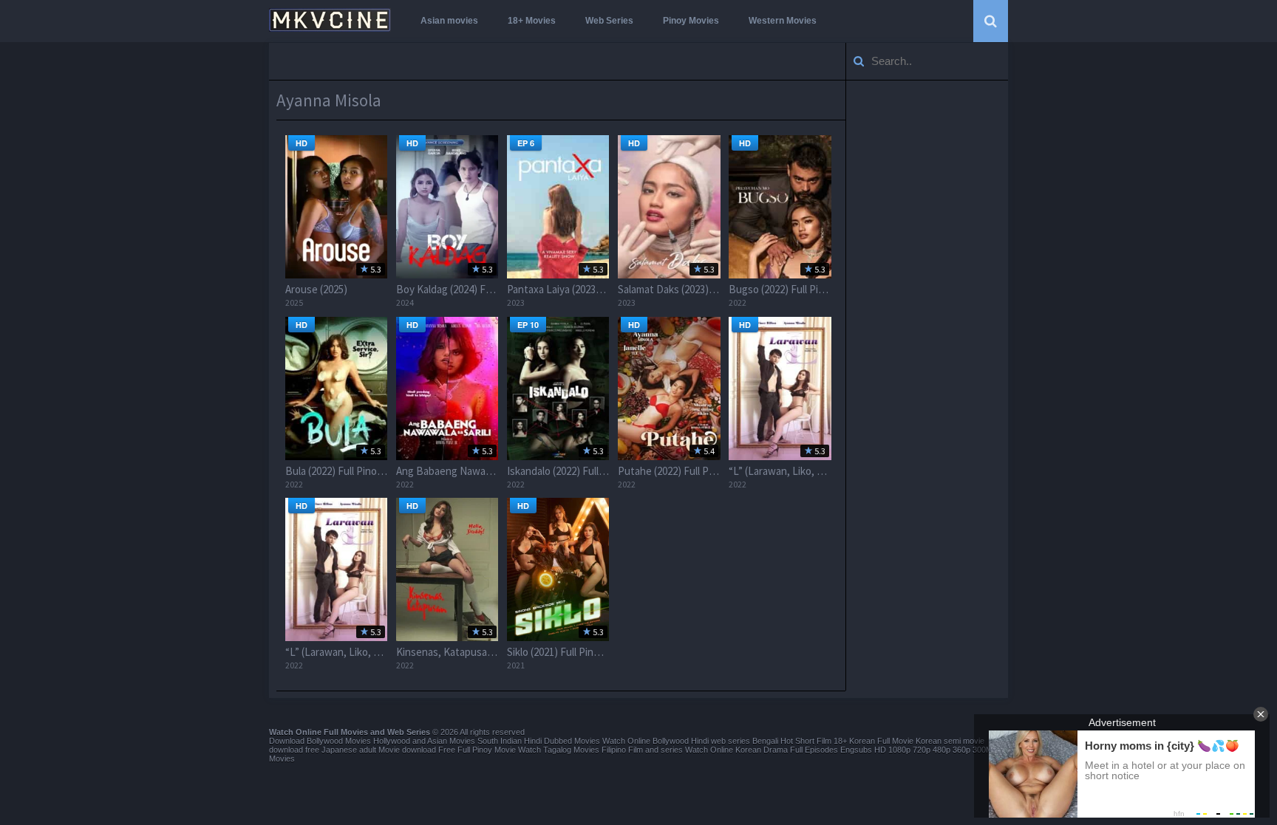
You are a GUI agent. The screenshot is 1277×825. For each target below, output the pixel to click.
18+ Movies (532, 21)
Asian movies (449, 21)
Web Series (609, 21)
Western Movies (783, 21)
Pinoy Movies (691, 21)
